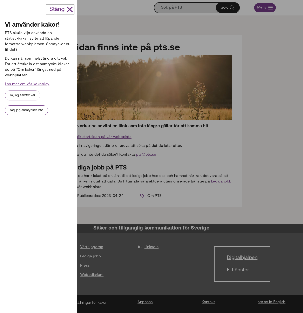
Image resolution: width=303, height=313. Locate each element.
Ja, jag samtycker (22, 95)
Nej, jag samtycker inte (26, 110)
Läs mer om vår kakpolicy (27, 84)
